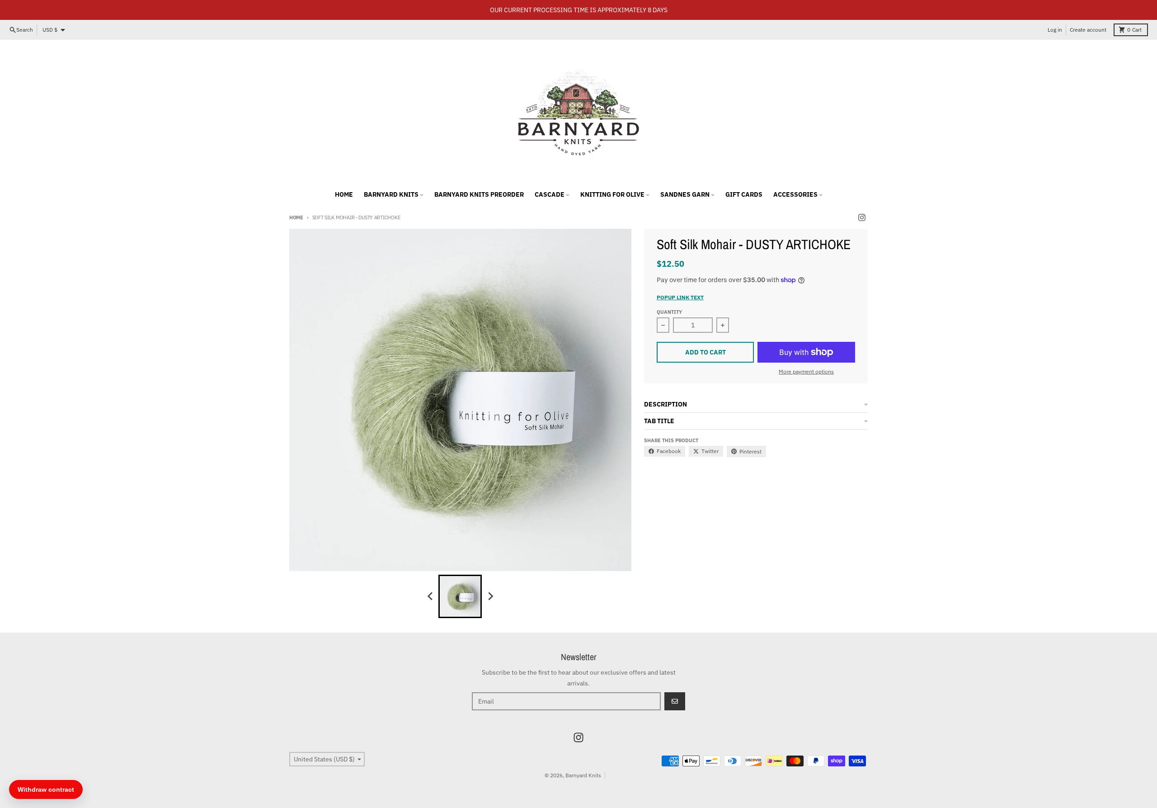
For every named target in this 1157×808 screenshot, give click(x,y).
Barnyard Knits (583, 775)
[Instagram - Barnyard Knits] (862, 217)
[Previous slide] (430, 596)
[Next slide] (490, 596)
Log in (1055, 29)
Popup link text (680, 297)
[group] (460, 596)
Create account (1088, 29)
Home (296, 217)
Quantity (669, 312)
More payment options (806, 371)
